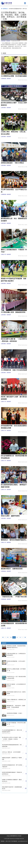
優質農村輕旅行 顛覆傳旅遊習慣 (11, 569)
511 (17, 637)
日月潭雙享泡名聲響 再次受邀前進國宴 (14, 76)
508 (7, 637)
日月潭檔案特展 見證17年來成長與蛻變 (14, 370)
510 (14, 637)
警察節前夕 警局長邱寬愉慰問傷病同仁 (14, 540)
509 (11, 637)
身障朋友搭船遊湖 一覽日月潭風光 (12, 163)
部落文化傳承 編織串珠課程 (10, 516)
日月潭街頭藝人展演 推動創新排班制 (13, 312)
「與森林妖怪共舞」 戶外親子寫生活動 (14, 597)
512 (20, 637)
